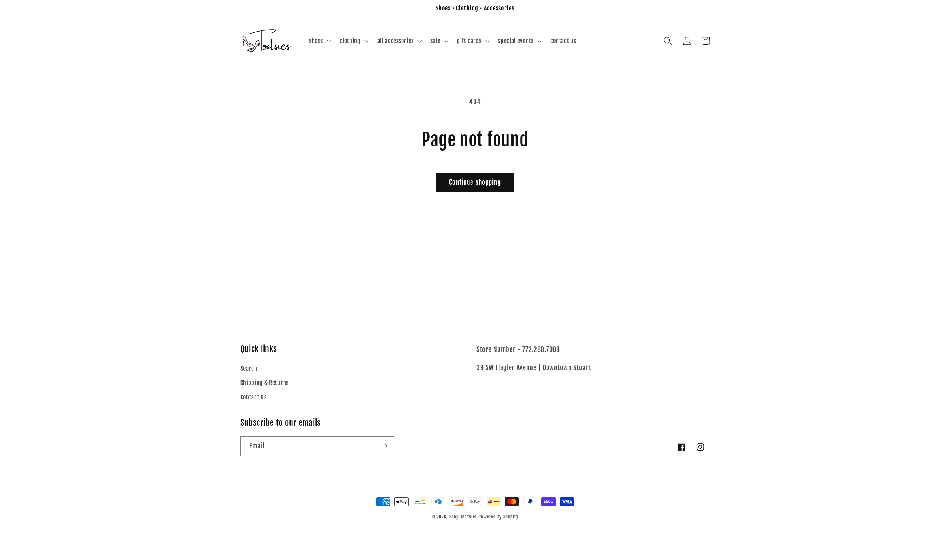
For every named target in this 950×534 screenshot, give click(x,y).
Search (249, 368)
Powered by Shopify (498, 517)
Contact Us (253, 397)
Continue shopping (475, 182)
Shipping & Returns (264, 382)
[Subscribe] (384, 446)
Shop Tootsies (463, 517)
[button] (319, 41)
